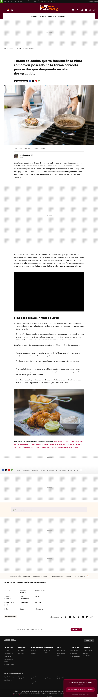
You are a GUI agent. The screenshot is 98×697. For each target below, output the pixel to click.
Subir (87, 640)
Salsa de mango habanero (41, 576)
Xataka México (9, 677)
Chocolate (39, 609)
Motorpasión (61, 650)
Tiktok (94, 10)
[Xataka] (1, 1)
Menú (3, 10)
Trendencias (74, 650)
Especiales (34, 470)
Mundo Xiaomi (9, 664)
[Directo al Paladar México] (49, 8)
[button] (26, 155)
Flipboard (36, 81)
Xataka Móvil (8, 653)
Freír (43, 470)
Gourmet (7, 590)
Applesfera (7, 656)
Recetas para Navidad (9, 604)
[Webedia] (10, 640)
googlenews (90, 10)
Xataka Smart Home (8, 660)
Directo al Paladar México (49, 678)
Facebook (77, 10)
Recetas (52, 16)
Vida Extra (21, 653)
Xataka (6, 650)
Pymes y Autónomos (86, 654)
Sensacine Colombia (34, 683)
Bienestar (38, 603)
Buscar (12, 10)
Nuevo (7, 10)
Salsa (22, 609)
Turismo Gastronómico (25, 597)
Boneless (69, 576)
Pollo (6, 609)
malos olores (62, 470)
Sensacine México (34, 678)
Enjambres (24, 603)
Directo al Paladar (47, 651)
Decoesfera (73, 653)
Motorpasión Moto (61, 654)
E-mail (39, 81)
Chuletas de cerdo (57, 576)
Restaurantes (40, 590)
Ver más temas (10, 616)
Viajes (34, 16)
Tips (70, 470)
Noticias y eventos (23, 591)
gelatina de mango (28, 48)
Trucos (42, 16)
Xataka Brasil (8, 680)
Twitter (33, 81)
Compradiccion (75, 656)
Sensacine (34, 650)
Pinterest (72, 10)
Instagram (81, 10)
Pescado (51, 470)
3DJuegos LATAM (21, 678)
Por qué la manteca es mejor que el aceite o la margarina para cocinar (51, 447)
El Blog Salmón (88, 650)
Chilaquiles (26, 576)
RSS (78, 616)
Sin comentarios (22, 81)
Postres (61, 16)
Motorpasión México (61, 678)
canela (19, 48)
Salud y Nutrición (7, 597)
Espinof (33, 653)
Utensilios (26, 470)
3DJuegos (21, 650)
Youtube (85, 10)
